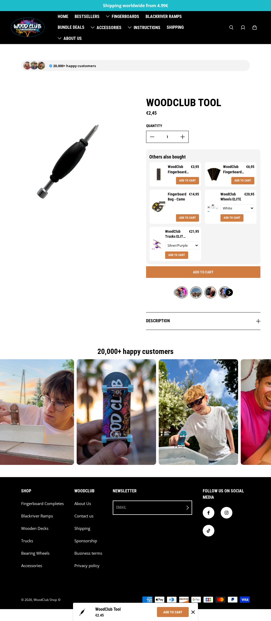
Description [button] (158, 320)
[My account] (243, 27)
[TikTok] (208, 530)
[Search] (231, 27)
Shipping (82, 528)
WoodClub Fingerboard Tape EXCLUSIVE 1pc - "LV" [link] (177, 170)
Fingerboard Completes (42, 503)
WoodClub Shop (45, 599)
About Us (82, 503)
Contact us (83, 516)
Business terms (88, 553)
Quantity (154, 126)
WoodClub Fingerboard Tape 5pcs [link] (232, 170)
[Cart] (254, 27)
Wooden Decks (34, 528)
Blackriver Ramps (37, 516)
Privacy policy (87, 565)
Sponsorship (85, 541)
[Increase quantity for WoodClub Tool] (182, 137)
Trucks (27, 541)
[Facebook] (208, 513)
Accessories (31, 565)
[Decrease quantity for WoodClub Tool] (152, 137)
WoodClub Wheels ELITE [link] (230, 197)
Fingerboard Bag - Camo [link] (177, 197)
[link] (159, 174)
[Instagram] (226, 513)
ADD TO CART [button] (187, 180)
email (121, 507)
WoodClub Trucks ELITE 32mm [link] (175, 234)
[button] (177, 292)
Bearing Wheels (35, 553)
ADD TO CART (172, 612)
